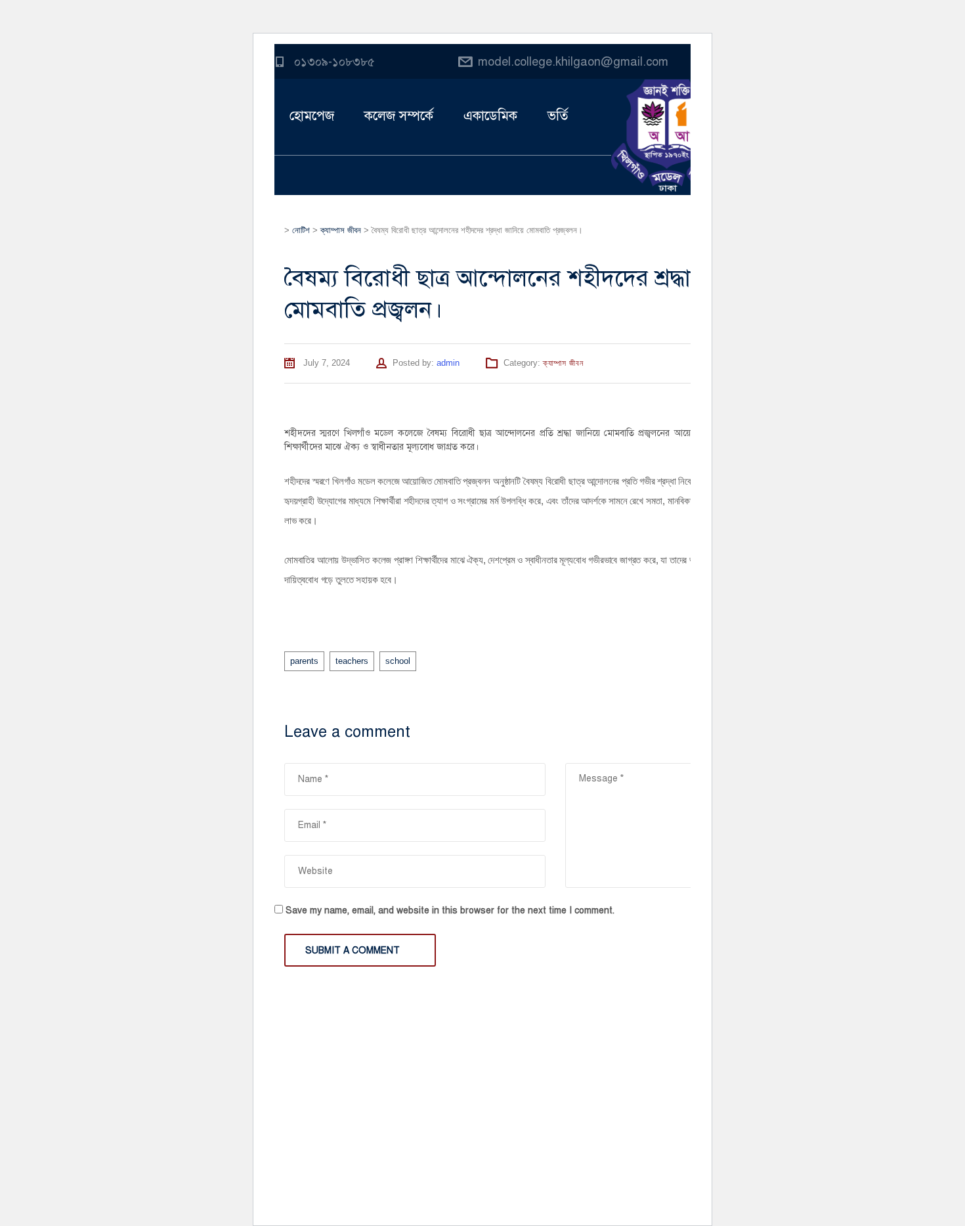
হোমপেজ (312, 116)
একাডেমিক (490, 116)
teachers (351, 661)
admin (448, 363)
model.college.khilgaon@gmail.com (573, 62)
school (397, 661)
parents (304, 661)
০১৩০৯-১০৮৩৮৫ (334, 62)
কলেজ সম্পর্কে (398, 116)
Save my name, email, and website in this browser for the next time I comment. (450, 910)
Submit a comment (352, 950)
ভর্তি (557, 116)
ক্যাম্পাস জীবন (563, 363)
